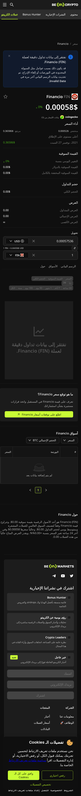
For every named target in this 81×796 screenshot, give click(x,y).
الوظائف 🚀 (67, 723)
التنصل (45, 790)
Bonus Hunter (32, 14)
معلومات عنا (67, 716)
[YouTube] (63, 576)
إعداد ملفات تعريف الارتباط (24, 790)
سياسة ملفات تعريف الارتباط (27, 760)
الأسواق (53, 266)
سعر (75, 44)
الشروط (68, 790)
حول (42, 266)
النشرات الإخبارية (55, 14)
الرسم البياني (68, 266)
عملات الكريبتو (9, 14)
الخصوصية (56, 790)
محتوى (74, 14)
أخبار (47, 716)
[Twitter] (71, 576)
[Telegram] (54, 576)
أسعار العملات (42, 723)
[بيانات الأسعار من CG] (69, 117)
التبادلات (45, 729)
